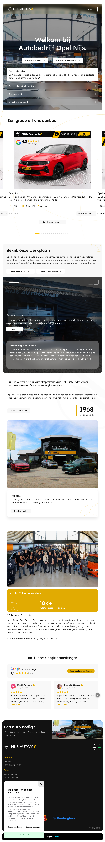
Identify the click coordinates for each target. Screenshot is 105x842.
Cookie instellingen (15, 827)
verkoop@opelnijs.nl (13, 765)
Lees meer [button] (16, 704)
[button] (102, 172)
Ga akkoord (24, 835)
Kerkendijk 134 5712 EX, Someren (11, 776)
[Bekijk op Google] (13, 686)
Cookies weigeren (33, 827)
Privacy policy (95, 828)
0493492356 (9, 762)
